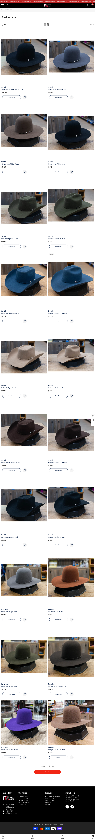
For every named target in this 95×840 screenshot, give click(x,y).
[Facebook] (67, 806)
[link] (32, 837)
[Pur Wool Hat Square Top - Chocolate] (24, 430)
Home (1, 10)
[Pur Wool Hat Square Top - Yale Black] (24, 281)
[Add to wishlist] (25, 97)
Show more (47, 772)
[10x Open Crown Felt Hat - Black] (71, 131)
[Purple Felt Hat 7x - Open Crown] (24, 722)
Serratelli (3, 87)
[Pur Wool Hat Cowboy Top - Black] (71, 504)
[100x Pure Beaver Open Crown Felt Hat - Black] (24, 57)
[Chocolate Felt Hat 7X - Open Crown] (71, 654)
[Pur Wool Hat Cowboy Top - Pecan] (71, 355)
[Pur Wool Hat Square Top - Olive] (24, 206)
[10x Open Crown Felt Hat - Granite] (71, 57)
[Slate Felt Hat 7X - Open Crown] (24, 579)
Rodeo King (4, 609)
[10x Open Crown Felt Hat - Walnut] (24, 131)
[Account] (87, 5)
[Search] (8, 5)
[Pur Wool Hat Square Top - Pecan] (24, 355)
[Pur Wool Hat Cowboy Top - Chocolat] (71, 430)
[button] (45, 24)
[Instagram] (72, 806)
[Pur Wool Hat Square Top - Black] (24, 504)
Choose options (12, 97)
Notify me (58, 321)
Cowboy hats (8, 10)
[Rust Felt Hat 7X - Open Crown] (71, 579)
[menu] (2, 5)
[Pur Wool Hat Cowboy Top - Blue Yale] (71, 281)
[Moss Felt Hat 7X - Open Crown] (24, 654)
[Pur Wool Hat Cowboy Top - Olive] (71, 206)
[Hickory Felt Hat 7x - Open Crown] (71, 722)
